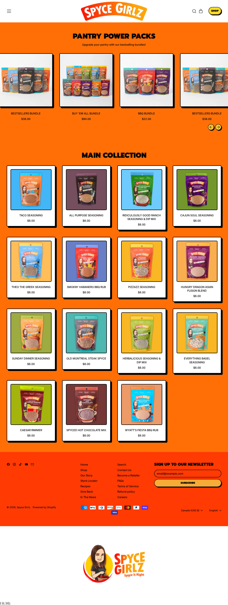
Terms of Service (128, 486)
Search (121, 464)
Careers (122, 497)
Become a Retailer (128, 475)
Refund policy (126, 491)
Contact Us (124, 470)
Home (84, 464)
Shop (83, 470)
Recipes (85, 486)
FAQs (120, 480)
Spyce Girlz (23, 507)
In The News (88, 497)
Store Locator (88, 480)
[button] (194, 11)
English (213, 510)
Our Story (86, 475)
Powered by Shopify (44, 507)
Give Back (86, 491)
